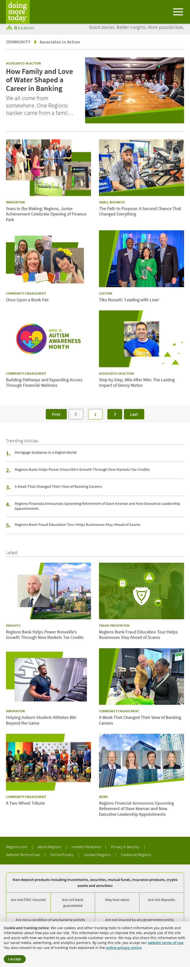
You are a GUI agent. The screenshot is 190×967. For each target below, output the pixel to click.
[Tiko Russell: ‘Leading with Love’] (141, 258)
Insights (13, 625)
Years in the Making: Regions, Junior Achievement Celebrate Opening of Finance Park (46, 214)
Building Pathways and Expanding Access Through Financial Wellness (44, 382)
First (56, 414)
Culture (106, 293)
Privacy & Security (125, 846)
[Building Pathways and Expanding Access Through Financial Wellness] (48, 338)
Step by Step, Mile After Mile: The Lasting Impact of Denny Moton (137, 382)
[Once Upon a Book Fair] (48, 258)
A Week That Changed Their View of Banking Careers (58, 486)
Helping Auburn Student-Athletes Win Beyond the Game (41, 720)
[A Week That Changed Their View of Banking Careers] (141, 676)
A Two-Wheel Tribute (25, 803)
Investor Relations (86, 846)
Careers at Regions (136, 854)
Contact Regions (97, 854)
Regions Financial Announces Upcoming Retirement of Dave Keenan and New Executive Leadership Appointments (97, 506)
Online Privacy (62, 854)
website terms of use (165, 942)
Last (134, 414)
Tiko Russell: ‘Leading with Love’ (129, 299)
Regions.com (17, 846)
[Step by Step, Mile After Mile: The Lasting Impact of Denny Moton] (141, 338)
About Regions (50, 846)
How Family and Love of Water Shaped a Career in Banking (39, 80)
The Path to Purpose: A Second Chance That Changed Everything (140, 211)
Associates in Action (60, 42)
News (103, 797)
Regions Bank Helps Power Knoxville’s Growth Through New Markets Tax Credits (82, 469)
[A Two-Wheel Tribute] (48, 762)
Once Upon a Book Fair (27, 299)
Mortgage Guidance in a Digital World (45, 452)
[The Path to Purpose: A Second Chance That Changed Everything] (141, 167)
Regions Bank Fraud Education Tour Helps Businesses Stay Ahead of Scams (77, 524)
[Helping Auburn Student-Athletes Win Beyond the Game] (48, 676)
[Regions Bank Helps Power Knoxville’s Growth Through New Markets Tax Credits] (48, 591)
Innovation (15, 202)
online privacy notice (124, 947)
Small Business (112, 202)
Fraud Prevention (114, 625)
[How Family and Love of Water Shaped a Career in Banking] (134, 90)
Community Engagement (26, 293)
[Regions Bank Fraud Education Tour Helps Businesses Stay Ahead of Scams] (141, 591)
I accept (14, 959)
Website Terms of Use (23, 854)
